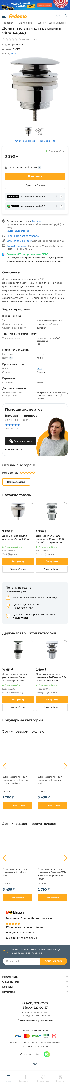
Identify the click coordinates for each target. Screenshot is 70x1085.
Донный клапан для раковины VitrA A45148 (16, 537)
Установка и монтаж (19, 240)
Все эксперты (14, 449)
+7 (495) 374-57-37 (35, 1003)
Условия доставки (18, 230)
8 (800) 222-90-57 (35, 1007)
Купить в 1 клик (35, 185)
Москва (36, 221)
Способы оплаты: (17, 245)
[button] (4, 766)
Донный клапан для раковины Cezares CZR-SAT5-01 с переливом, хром (50, 539)
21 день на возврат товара (23, 235)
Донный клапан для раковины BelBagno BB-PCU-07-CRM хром (51, 677)
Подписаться (53, 961)
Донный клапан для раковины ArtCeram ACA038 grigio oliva (14, 677)
